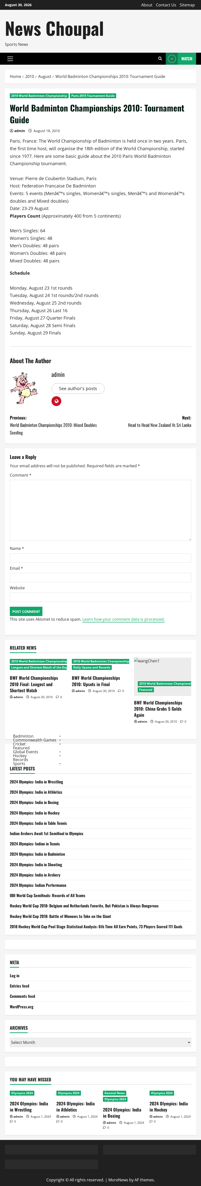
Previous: (53, 425)
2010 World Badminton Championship (39, 96)
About (146, 5)
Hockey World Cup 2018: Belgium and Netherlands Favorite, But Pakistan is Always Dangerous (84, 906)
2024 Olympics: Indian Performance (38, 885)
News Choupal (54, 28)
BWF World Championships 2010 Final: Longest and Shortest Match (34, 684)
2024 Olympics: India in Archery (35, 875)
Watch (186, 59)
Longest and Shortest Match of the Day (39, 667)
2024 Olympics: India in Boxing (34, 802)
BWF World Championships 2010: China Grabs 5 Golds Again (158, 708)
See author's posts (78, 388)
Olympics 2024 (22, 1093)
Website (17, 588)
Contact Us (166, 5)
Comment (20, 475)
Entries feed (19, 986)
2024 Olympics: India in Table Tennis (38, 823)
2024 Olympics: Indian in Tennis (35, 844)
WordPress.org (21, 1007)
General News (114, 1093)
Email (16, 568)
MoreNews (118, 1180)
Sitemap (187, 5)
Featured (145, 690)
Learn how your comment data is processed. (123, 619)
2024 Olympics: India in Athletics (36, 792)
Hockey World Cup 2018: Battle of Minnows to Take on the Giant (60, 916)
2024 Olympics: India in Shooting (36, 864)
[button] (10, 59)
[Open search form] (160, 59)
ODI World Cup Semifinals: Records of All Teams (47, 895)
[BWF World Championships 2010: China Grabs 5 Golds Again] (162, 677)
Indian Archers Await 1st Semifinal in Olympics (46, 833)
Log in (14, 975)
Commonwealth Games (34, 740)
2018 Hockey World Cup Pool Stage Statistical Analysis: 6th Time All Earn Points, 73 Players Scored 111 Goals (96, 926)
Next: (159, 421)
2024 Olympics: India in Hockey (35, 813)
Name (17, 548)
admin (19, 130)
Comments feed (22, 996)
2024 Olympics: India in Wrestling (36, 782)
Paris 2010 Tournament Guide (93, 96)
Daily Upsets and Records (91, 667)
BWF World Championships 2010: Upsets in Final (96, 681)
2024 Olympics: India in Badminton (37, 854)
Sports (19, 763)
